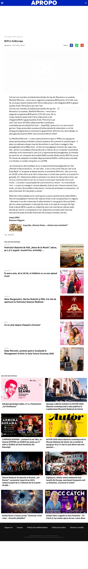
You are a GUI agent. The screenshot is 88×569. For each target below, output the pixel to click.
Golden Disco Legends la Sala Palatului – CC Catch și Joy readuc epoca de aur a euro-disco (65, 516)
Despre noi (9, 527)
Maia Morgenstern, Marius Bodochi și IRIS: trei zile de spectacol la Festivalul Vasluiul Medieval (30, 300)
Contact (20, 527)
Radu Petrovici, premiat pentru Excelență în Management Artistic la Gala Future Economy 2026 (29, 352)
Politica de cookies (59, 527)
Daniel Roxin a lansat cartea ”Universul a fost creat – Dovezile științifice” (22, 516)
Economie (11, 234)
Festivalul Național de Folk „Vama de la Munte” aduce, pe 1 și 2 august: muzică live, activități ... (30, 249)
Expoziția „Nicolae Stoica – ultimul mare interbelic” (45, 225)
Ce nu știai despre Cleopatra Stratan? (22, 325)
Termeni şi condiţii (77, 527)
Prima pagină (8, 37)
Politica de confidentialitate (37, 527)
